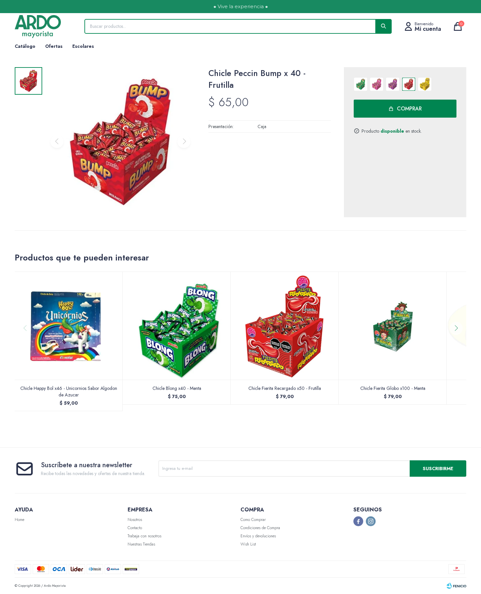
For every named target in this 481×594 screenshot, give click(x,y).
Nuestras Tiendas (141, 544)
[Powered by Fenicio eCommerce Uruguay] (456, 586)
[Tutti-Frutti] (376, 84)
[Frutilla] (408, 84)
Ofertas (53, 46)
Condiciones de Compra (260, 528)
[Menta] (360, 84)
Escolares (83, 46)
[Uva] (392, 84)
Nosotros (135, 520)
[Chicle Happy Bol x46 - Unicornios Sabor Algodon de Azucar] (69, 326)
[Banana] (425, 84)
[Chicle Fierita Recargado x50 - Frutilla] (285, 326)
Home (19, 520)
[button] (458, 341)
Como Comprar (253, 520)
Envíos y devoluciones (258, 536)
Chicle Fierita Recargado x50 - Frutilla (284, 388)
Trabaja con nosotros (144, 536)
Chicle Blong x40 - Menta (176, 388)
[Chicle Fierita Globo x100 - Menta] (393, 326)
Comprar (409, 108)
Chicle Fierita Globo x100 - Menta (392, 388)
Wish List (248, 544)
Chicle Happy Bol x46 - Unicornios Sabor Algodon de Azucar (68, 391)
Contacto (135, 528)
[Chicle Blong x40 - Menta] (177, 326)
